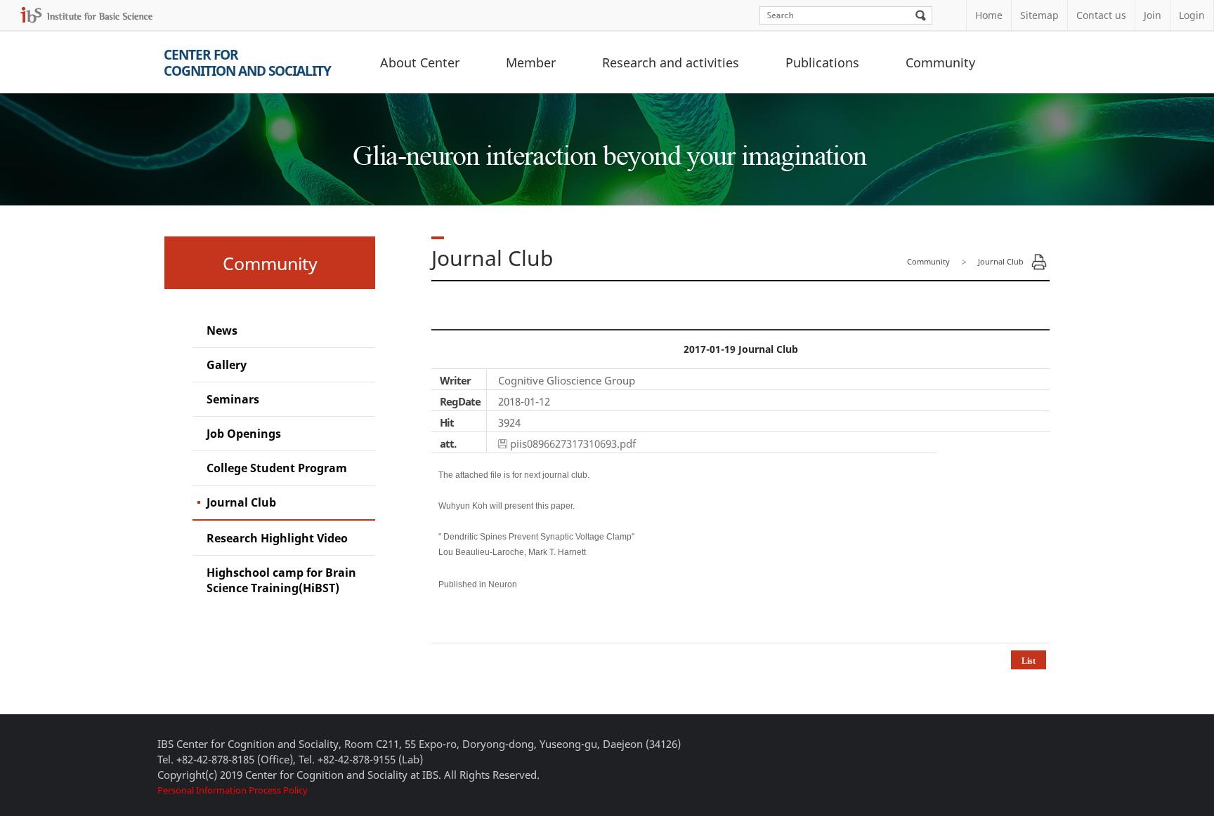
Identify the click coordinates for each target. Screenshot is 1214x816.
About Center (419, 62)
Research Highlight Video (277, 538)
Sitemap (1039, 15)
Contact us (1101, 15)
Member (531, 62)
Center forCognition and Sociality (247, 63)
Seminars (233, 399)
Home (989, 15)
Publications (822, 62)
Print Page (1039, 262)
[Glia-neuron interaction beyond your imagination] (607, 143)
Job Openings (244, 433)
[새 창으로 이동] (86, 15)
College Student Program (277, 468)
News (222, 330)
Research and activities (670, 62)
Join (1152, 15)
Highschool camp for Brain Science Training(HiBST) (281, 580)
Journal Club (241, 502)
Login (1192, 15)
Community (940, 62)
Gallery (227, 365)
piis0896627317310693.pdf (573, 443)
